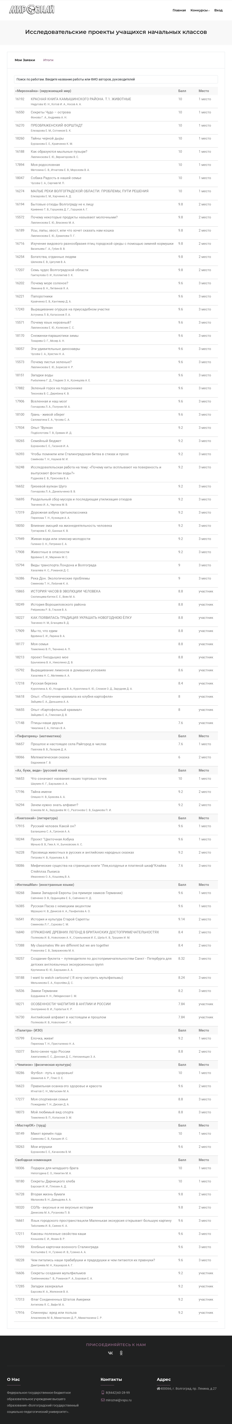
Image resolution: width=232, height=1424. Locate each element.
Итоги (48, 60)
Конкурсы (199, 10)
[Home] (31, 8)
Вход (218, 10)
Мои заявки (25, 60)
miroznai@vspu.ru (119, 1400)
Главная (179, 10)
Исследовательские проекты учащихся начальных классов (116, 31)
